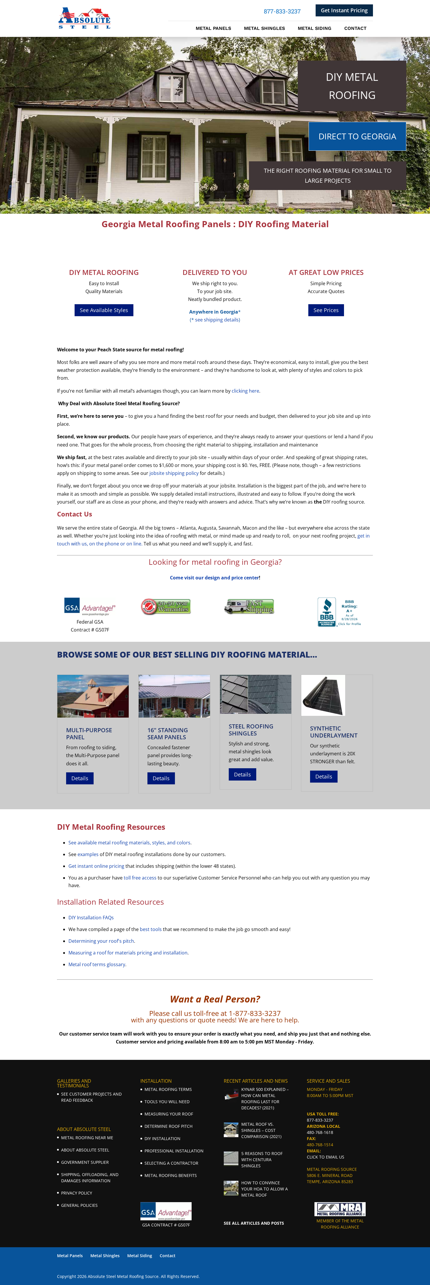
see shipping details (217, 319)
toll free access (140, 878)
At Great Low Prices (326, 272)
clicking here (245, 391)
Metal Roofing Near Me (87, 1137)
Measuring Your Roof (169, 1114)
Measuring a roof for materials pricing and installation (128, 952)
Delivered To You (215, 272)
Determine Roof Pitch (168, 1126)
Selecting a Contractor (171, 1163)
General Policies (79, 1205)
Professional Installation (174, 1151)
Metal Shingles (264, 28)
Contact (355, 28)
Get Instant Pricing (344, 10)
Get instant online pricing (96, 866)
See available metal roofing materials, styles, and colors (129, 842)
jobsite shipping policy (174, 473)
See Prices (326, 310)
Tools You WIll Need (167, 1101)
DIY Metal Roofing (104, 272)
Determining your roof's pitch (101, 941)
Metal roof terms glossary (96, 964)
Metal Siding (314, 28)
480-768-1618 (320, 1132)
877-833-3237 (320, 1120)
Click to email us (325, 1157)
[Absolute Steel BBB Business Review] (340, 625)
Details (79, 778)
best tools (151, 929)
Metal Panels (213, 28)
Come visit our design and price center (214, 577)
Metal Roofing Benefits (171, 1175)
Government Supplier (85, 1162)
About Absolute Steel (85, 1150)
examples (88, 854)
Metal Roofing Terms (168, 1089)
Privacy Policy (76, 1193)
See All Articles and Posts (254, 1223)
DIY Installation (162, 1138)
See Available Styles (104, 310)
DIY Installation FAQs (91, 917)
